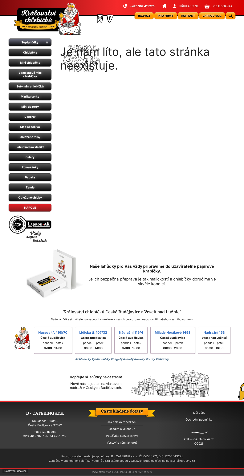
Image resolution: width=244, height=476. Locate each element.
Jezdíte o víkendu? (122, 429)
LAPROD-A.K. (212, 16)
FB (109, 18)
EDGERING (118, 471)
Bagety (30, 177)
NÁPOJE (30, 207)
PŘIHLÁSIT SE (189, 6)
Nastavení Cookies (15, 471)
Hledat (230, 15)
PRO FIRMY (166, 16)
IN (99, 18)
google (51, 432)
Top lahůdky (30, 42)
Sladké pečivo (30, 127)
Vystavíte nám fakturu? (122, 442)
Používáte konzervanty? (122, 436)
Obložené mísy (30, 137)
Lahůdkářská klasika (30, 147)
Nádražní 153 (214, 332)
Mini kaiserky (30, 96)
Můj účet (199, 412)
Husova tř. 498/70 (52, 332)
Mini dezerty (30, 106)
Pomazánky (30, 167)
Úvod (164, 6)
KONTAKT (188, 16)
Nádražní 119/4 (131, 332)
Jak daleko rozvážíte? (122, 422)
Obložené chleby (30, 197)
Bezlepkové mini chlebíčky (30, 74)
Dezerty (30, 117)
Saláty (30, 157)
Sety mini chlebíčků (30, 86)
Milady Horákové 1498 (172, 332)
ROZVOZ (144, 16)
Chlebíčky (30, 52)
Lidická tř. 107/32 (93, 332)
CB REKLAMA (135, 471)
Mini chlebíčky (30, 62)
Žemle (30, 187)
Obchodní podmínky (198, 419)
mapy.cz (39, 432)
